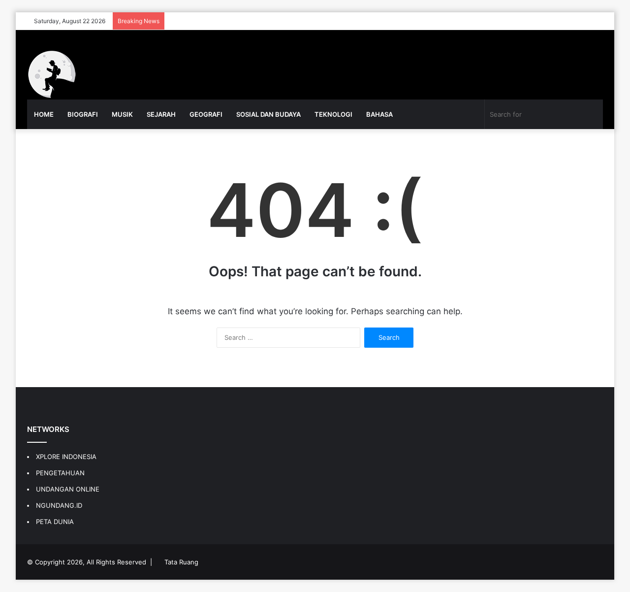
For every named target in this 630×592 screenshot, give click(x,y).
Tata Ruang (181, 562)
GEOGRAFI (205, 114)
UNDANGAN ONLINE (67, 489)
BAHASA (379, 114)
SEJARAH (161, 114)
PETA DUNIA (55, 522)
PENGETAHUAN (60, 473)
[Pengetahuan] (51, 74)
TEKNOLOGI (333, 114)
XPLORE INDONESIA (66, 456)
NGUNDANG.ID (59, 505)
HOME (44, 114)
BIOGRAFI (82, 114)
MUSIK (122, 114)
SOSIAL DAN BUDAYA (268, 114)
